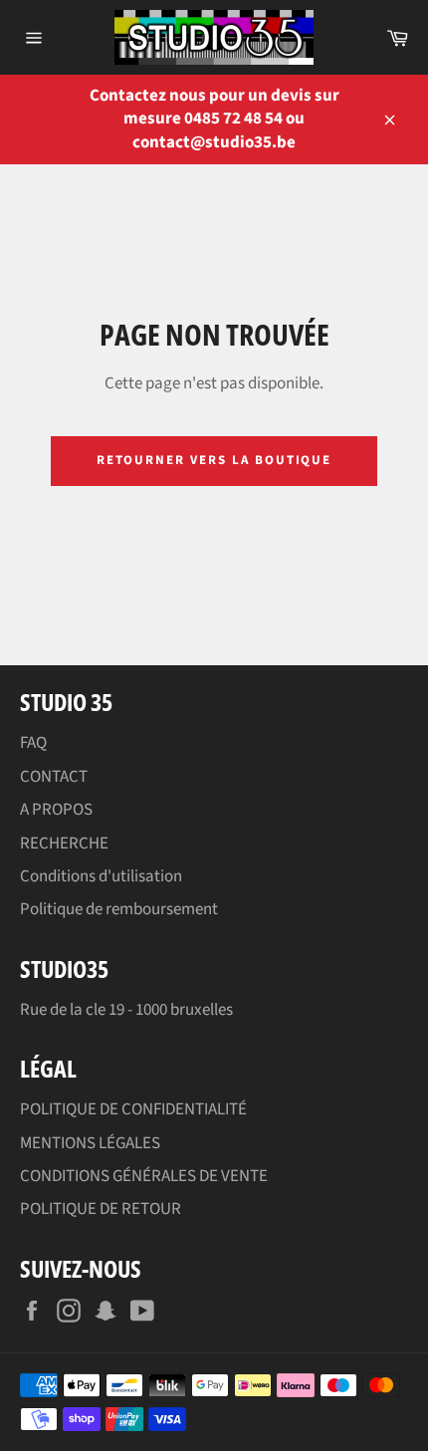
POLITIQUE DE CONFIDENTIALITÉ (133, 1109)
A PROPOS (56, 810)
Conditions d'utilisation (101, 876)
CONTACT (54, 777)
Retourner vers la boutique (214, 460)
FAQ (33, 743)
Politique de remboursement (119, 909)
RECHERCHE (64, 843)
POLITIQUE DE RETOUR (100, 1209)
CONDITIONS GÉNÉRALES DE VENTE (144, 1176)
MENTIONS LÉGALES (90, 1143)
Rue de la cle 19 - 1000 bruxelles (126, 1010)
